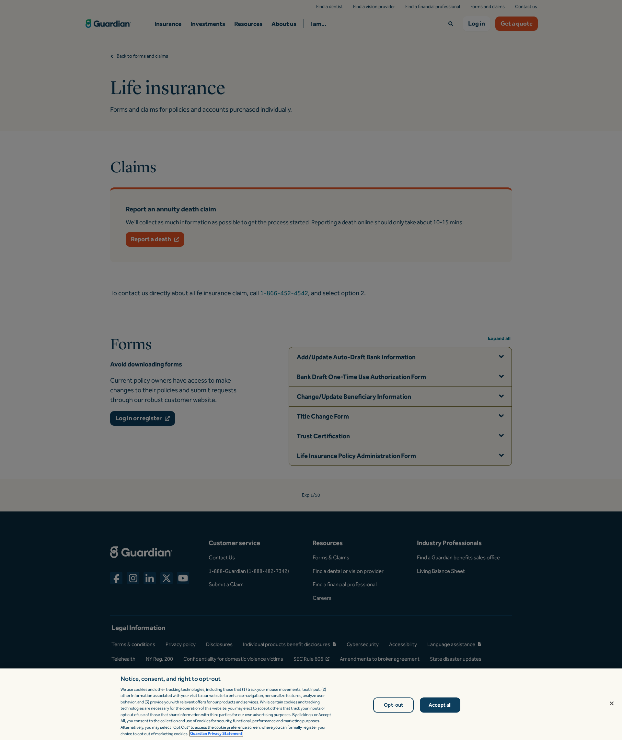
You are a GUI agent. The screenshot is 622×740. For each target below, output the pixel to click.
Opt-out (393, 705)
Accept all (440, 705)
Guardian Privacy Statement (216, 733)
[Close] (612, 703)
